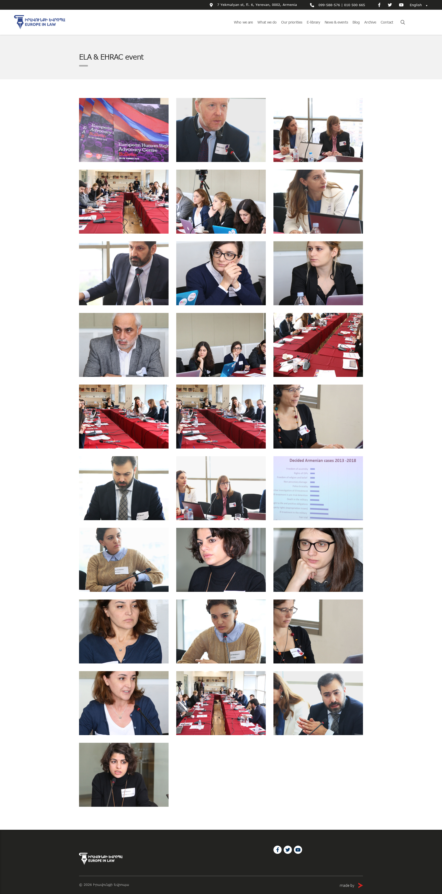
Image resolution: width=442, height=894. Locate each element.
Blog (356, 22)
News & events (336, 22)
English (416, 5)
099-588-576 (329, 5)
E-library (313, 22)
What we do (267, 22)
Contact (387, 22)
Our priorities (291, 22)
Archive (370, 22)
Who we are (243, 22)
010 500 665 (354, 5)
